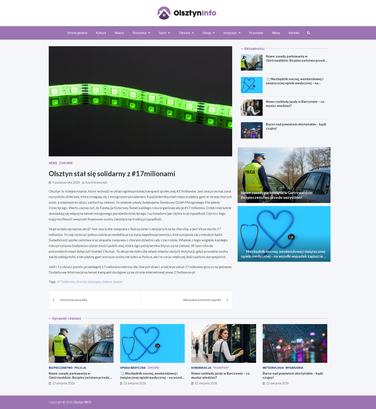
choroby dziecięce (88, 282)
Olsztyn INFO (82, 402)
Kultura (101, 33)
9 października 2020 (66, 182)
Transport (221, 367)
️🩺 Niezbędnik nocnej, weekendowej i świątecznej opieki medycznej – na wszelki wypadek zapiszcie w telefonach (294, 85)
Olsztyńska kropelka (73, 300)
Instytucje (230, 33)
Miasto (119, 33)
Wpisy (276, 33)
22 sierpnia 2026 (63, 383)
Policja (80, 367)
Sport (162, 33)
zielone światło (112, 282)
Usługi (207, 33)
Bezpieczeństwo (61, 367)
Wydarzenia (294, 367)
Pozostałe (256, 33)
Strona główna (77, 33)
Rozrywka (139, 33)
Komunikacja (201, 367)
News (53, 163)
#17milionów (66, 282)
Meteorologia (273, 367)
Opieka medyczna (133, 367)
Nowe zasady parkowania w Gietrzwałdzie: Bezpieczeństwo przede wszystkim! (296, 60)
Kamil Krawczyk (96, 182)
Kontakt (294, 33)
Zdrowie (184, 33)
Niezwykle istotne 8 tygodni (202, 300)
